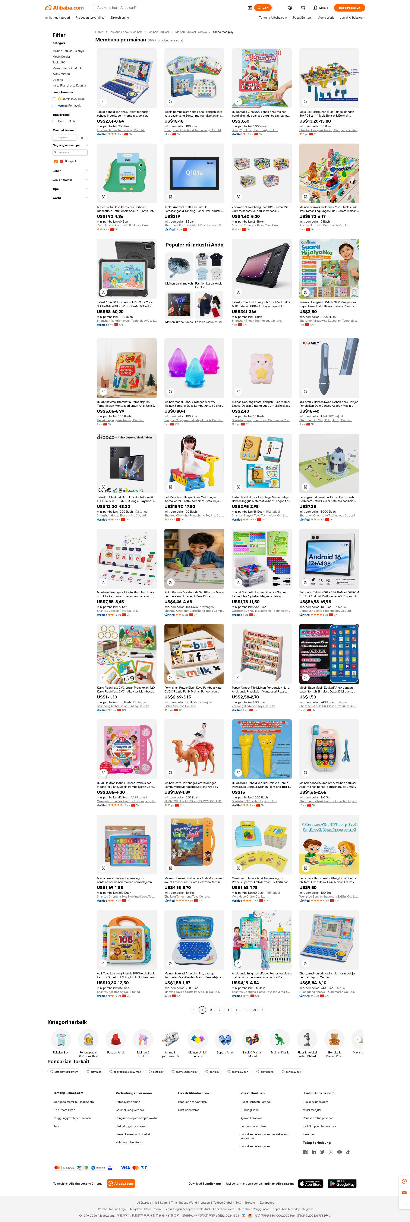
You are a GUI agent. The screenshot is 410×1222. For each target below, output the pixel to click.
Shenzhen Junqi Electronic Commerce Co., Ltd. (262, 420)
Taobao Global (222, 1202)
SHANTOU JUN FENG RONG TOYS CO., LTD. (193, 801)
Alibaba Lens (78, 1183)
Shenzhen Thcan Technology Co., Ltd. (257, 320)
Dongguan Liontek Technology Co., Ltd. (325, 610)
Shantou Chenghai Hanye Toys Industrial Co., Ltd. (262, 991)
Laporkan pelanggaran (255, 1146)
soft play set (293, 1071)
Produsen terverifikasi (192, 1101)
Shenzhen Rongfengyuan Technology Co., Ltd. (127, 320)
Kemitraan (309, 1134)
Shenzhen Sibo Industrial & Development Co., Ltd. (194, 225)
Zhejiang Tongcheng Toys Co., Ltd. (187, 896)
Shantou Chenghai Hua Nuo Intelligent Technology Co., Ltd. (127, 896)
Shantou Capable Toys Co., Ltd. (117, 610)
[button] (249, 7)
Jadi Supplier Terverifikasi (320, 1126)
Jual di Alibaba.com (315, 1101)
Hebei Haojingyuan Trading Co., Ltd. (120, 420)
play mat (96, 1071)
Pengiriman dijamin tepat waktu (136, 1118)
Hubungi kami (249, 1110)
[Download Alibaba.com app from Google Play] (342, 1183)
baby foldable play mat (127, 1071)
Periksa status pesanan (318, 1118)
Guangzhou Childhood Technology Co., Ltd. (192, 130)
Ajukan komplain (251, 1118)
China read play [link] (223, 32)
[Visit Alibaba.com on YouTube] (339, 1152)
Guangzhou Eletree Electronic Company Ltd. (126, 801)
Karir (56, 1126)
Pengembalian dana (253, 1126)
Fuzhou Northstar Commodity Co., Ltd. (324, 225)
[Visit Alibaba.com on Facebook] (305, 1152)
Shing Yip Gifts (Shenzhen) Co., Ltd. (255, 130)
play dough (267, 1071)
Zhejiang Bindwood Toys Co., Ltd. (253, 706)
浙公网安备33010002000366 (275, 1215)
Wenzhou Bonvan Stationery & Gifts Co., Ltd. (328, 896)
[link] (404, 1181)
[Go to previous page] (194, 1010)
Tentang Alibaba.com (68, 1092)
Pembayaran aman (128, 1101)
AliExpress (144, 1202)
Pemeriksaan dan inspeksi (133, 1134)
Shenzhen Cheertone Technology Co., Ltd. (327, 515)
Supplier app (212, 1183)
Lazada (205, 1202)
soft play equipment (66, 1071)
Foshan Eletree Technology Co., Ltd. (121, 130)
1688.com (161, 1202)
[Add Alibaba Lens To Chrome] (121, 1183)
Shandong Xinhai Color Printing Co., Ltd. (123, 706)
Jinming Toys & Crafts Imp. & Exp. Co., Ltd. (192, 991)
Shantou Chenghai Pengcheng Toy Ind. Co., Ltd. (194, 515)
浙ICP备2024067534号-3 (314, 1215)
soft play (158, 1071)
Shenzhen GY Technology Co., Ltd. (254, 801)
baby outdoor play (186, 1071)
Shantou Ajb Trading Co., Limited (118, 991)
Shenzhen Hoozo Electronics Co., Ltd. (121, 515)
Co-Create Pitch (64, 1110)
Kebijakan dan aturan (129, 1142)
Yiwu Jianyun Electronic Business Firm (122, 225)
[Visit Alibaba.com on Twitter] (322, 1152)
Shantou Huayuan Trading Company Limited (328, 130)
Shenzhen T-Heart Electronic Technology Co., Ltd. (329, 801)
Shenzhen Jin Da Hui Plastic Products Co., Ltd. (329, 706)
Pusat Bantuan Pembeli (255, 1101)
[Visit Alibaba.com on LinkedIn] (313, 1152)
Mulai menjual (312, 1110)
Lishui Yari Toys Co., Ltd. (180, 706)
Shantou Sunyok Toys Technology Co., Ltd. (260, 515)
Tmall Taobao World (184, 1202)
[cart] (303, 8)
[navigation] (68, 521)
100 (254, 1009)
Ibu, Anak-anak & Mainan (126, 32)
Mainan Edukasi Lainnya (191, 32)
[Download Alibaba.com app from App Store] (311, 1183)
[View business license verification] (244, 1215)
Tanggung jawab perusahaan (72, 1118)
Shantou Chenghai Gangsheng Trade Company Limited (194, 610)
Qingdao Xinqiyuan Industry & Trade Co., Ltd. (193, 420)
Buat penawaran (188, 1110)
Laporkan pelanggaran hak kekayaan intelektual (264, 1136)
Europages (267, 1202)
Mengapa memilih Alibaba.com (73, 1101)
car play (214, 1071)
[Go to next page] (262, 1010)
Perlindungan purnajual (131, 1126)
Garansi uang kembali (130, 1110)
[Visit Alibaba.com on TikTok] (348, 1152)
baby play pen (240, 1071)
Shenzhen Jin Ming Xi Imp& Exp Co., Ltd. (325, 420)
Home (99, 32)
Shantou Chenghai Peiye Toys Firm (255, 225)
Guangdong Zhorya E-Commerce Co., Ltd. (327, 991)
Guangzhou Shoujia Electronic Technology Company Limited (262, 610)
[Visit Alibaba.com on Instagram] (331, 1152)
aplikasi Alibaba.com (279, 1183)
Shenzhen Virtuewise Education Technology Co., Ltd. (329, 320)
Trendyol (250, 1202)
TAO (238, 1202)
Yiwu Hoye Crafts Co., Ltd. (249, 896)
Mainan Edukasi (158, 32)
